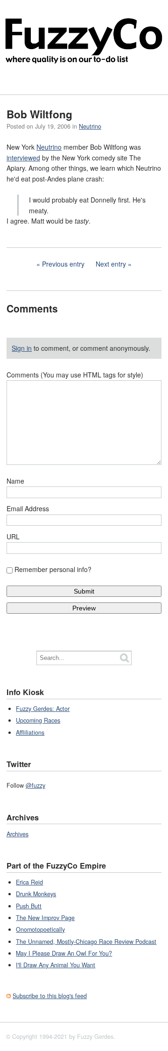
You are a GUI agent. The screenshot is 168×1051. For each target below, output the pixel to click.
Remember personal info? (52, 569)
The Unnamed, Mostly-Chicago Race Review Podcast (86, 941)
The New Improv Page (45, 917)
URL (13, 536)
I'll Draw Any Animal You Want (55, 965)
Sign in (22, 348)
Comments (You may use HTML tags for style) (75, 374)
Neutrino (90, 126)
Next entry (111, 263)
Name (15, 481)
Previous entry (63, 263)
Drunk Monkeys (36, 894)
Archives (17, 834)
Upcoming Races (38, 720)
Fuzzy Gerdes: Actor (43, 708)
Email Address (28, 508)
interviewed (23, 157)
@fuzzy (35, 785)
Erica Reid (29, 882)
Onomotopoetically (40, 929)
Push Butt (29, 906)
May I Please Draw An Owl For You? (64, 953)
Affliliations (30, 732)
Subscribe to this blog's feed (50, 996)
